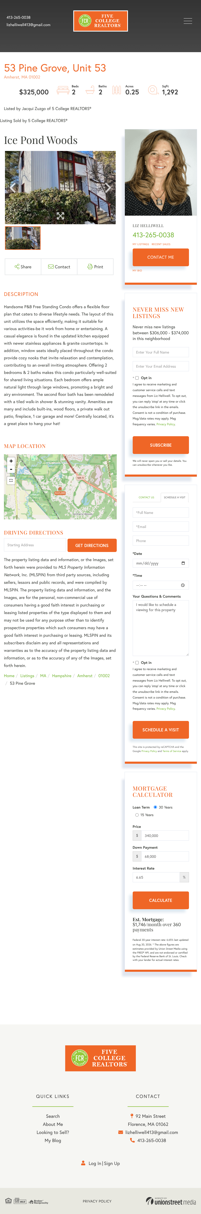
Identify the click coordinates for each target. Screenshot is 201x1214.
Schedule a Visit (174, 497)
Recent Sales (161, 244)
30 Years (165, 807)
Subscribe (161, 445)
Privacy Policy (166, 424)
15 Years (147, 814)
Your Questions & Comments (157, 596)
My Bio (137, 270)
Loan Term (141, 807)
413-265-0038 (19, 17)
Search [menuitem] (53, 1116)
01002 (104, 675)
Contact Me (160, 257)
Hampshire (61, 675)
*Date (137, 553)
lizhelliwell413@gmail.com (29, 24)
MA (43, 675)
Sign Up (112, 1163)
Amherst (84, 675)
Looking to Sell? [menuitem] (53, 1132)
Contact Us (146, 497)
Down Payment (145, 847)
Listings (27, 675)
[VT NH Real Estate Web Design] (171, 1201)
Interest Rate (143, 868)
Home (9, 675)
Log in (95, 1163)
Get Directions (92, 545)
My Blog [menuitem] (53, 1140)
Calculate (160, 900)
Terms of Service (172, 751)
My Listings (141, 244)
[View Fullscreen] (11, 480)
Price (137, 826)
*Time (137, 575)
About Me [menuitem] (53, 1124)
